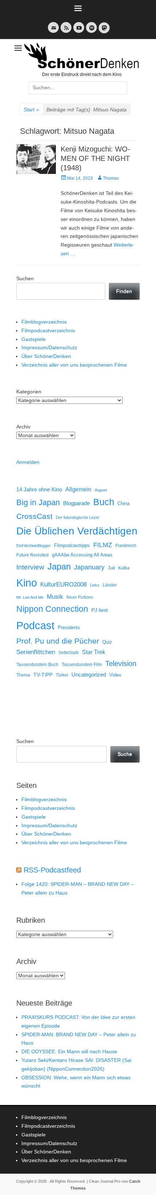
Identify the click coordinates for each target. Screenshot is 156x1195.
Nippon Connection (52, 609)
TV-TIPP (43, 675)
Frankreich (125, 545)
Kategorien (28, 391)
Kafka (124, 568)
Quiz (107, 642)
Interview (30, 567)
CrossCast (34, 516)
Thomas (111, 178)
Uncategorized (88, 674)
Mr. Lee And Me (30, 597)
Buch (103, 502)
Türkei (62, 675)
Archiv (23, 427)
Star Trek (93, 652)
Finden (124, 291)
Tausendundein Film (82, 664)
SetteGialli (68, 652)
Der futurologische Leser (77, 517)
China (124, 503)
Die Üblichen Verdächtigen (76, 531)
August (101, 490)
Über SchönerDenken (46, 356)
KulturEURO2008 (63, 584)
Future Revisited (32, 554)
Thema (23, 675)
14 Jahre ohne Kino (39, 489)
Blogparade (76, 503)
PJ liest (99, 610)
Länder (110, 585)
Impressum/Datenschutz (49, 347)
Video (115, 675)
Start (31, 109)
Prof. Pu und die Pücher (57, 641)
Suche (125, 754)
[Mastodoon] (103, 32)
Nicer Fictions (79, 597)
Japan (59, 566)
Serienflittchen (35, 652)
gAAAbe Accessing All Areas (82, 555)
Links (94, 585)
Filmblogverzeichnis (44, 322)
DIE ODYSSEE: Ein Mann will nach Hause (69, 1051)
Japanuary (89, 567)
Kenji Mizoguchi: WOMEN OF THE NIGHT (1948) (95, 158)
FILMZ (102, 545)
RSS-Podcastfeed (52, 870)
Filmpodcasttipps (72, 545)
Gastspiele (33, 339)
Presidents (69, 627)
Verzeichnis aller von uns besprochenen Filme (74, 365)
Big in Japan (38, 502)
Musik (55, 596)
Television (120, 663)
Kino (26, 583)
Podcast (35, 625)
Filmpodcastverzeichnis (48, 330)
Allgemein (78, 489)
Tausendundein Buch (37, 664)
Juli (111, 568)
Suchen (25, 278)
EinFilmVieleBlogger (33, 545)
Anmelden (28, 462)
